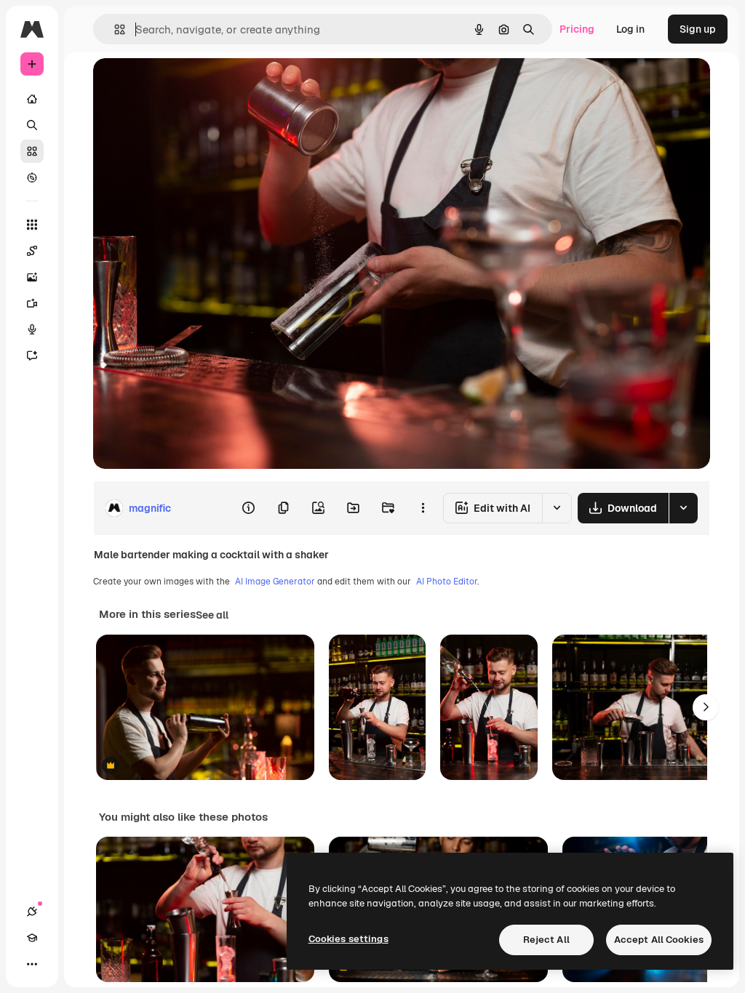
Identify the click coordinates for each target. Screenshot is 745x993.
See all (212, 615)
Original (186, 85)
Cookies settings (348, 939)
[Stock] (32, 151)
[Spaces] (32, 250)
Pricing (576, 29)
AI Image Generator (275, 581)
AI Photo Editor (446, 581)
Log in (630, 29)
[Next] (706, 707)
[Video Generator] (32, 303)
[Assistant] (32, 355)
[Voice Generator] (32, 329)
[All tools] (32, 224)
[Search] (32, 125)
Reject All (546, 939)
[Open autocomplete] (114, 29)
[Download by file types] (683, 508)
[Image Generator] (32, 277)
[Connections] (32, 911)
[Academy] (32, 937)
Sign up (698, 29)
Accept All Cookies (659, 939)
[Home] (32, 98)
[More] (32, 964)
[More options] (422, 508)
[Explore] (32, 177)
